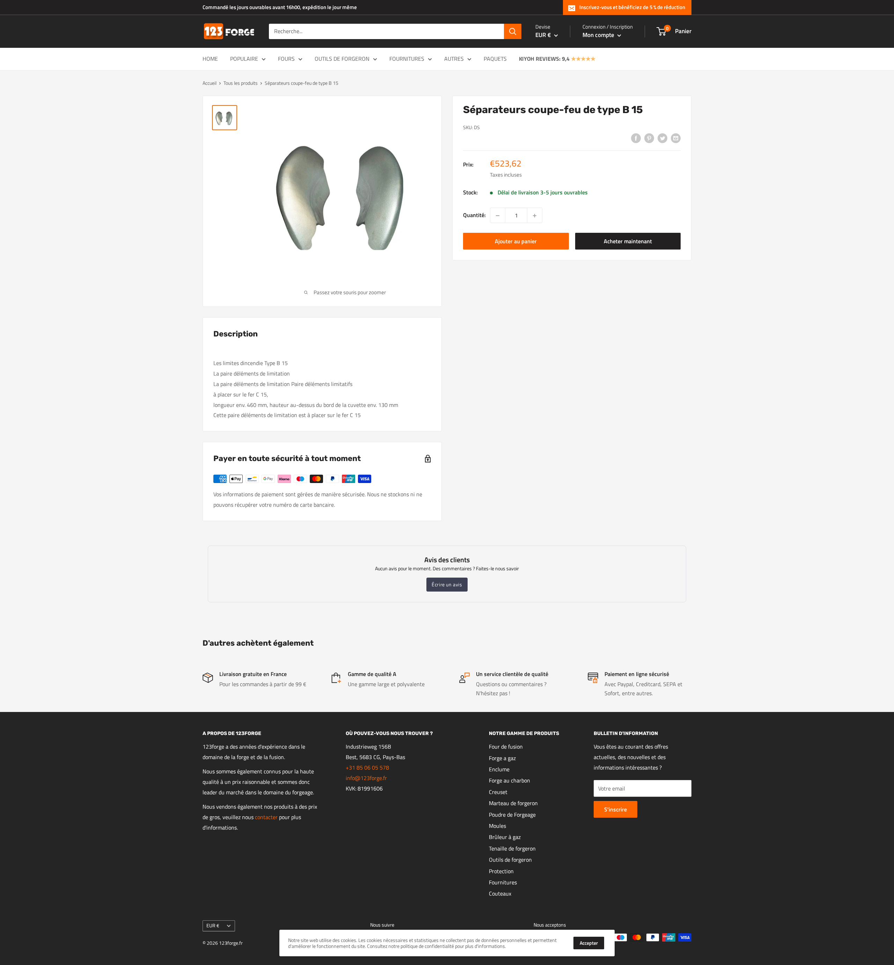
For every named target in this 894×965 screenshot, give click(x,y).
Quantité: (474, 215)
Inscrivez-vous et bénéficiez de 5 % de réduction (632, 7)
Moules (497, 826)
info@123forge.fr (366, 778)
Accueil (210, 83)
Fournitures (406, 58)
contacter (266, 817)
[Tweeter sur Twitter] (662, 138)
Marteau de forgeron (513, 803)
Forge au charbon (509, 780)
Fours (286, 58)
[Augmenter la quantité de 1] (534, 215)
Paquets (495, 58)
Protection (501, 871)
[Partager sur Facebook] (636, 138)
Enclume (499, 769)
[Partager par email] (676, 138)
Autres (454, 58)
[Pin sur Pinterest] (649, 138)
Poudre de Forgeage (512, 814)
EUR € (212, 925)
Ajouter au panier (516, 241)
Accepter (589, 943)
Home (210, 58)
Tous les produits (241, 83)
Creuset (498, 792)
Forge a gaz (502, 758)
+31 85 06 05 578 (367, 767)
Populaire (244, 58)
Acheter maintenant (628, 241)
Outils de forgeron (342, 58)
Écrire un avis (447, 584)
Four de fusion (506, 746)
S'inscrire (615, 809)
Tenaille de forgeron (512, 848)
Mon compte (599, 34)
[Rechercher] (512, 31)
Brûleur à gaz (505, 837)
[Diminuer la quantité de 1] (497, 215)
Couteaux (500, 893)
